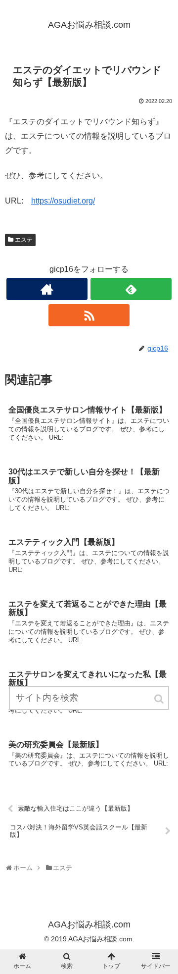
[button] (159, 699)
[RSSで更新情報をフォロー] (88, 315)
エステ (24, 239)
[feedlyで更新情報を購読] (130, 289)
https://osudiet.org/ (63, 201)
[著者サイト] (46, 289)
